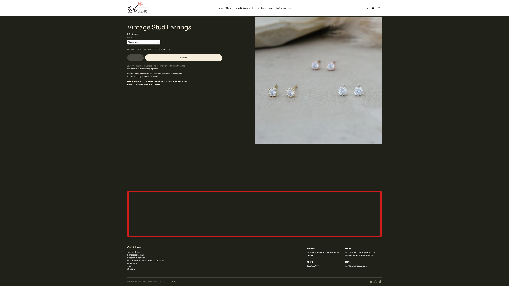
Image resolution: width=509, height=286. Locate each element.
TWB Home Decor (139, 282)
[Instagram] (375, 281)
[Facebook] (370, 281)
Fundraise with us (135, 254)
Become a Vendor (136, 257)
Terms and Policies (171, 282)
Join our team (133, 252)
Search (130, 266)
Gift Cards (132, 263)
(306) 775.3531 (313, 266)
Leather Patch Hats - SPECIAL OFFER (145, 260)
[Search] (367, 8)
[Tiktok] (380, 281)
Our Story (132, 269)
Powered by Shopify (154, 282)
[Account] (373, 8)
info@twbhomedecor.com (356, 266)
